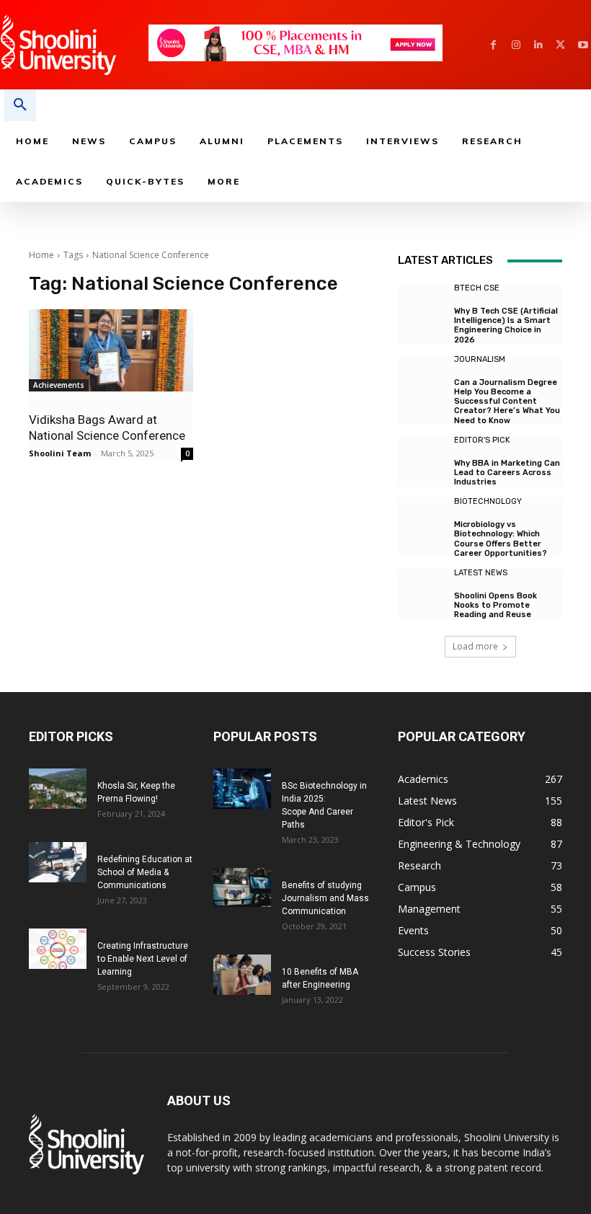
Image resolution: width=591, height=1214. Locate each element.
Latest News (480, 573)
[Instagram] (515, 45)
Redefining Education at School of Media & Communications (144, 872)
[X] (560, 45)
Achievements (58, 385)
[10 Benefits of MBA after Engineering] (242, 974)
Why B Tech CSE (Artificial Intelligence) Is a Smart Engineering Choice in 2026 (506, 325)
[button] (20, 105)
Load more (475, 646)
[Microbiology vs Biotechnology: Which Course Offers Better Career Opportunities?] (422, 521)
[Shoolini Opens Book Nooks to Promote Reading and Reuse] (422, 593)
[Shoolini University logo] (74, 44)
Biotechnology (488, 501)
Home (41, 255)
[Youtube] (582, 45)
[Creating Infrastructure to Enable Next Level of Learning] (57, 949)
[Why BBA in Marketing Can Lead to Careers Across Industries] (422, 460)
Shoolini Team (60, 453)
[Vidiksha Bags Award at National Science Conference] (111, 350)
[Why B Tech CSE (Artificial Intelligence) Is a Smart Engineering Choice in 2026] (422, 308)
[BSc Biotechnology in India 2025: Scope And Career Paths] (242, 788)
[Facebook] (493, 45)
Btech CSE (476, 288)
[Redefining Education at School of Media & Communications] (57, 862)
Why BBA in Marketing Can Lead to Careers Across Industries (507, 472)
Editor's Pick (482, 440)
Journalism (479, 359)
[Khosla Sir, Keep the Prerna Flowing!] (57, 788)
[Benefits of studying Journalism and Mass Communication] (242, 887)
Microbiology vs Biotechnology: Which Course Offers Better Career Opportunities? (500, 539)
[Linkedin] (538, 45)
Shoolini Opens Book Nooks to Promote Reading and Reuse (495, 605)
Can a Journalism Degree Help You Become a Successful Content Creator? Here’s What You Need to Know (507, 401)
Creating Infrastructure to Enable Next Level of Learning (142, 959)
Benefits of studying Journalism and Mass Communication (325, 898)
